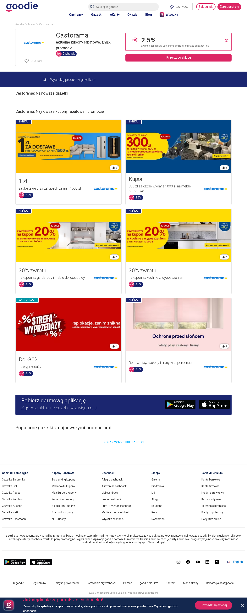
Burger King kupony (63, 479)
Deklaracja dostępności (220, 583)
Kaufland (156, 505)
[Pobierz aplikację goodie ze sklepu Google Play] (15, 564)
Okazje (132, 14)
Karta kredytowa (211, 499)
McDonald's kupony (63, 486)
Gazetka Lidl (9, 486)
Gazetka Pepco (11, 492)
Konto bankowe (210, 479)
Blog (148, 14)
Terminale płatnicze (213, 505)
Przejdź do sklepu (178, 57)
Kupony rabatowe (63, 472)
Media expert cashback (116, 512)
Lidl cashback (110, 492)
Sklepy (155, 472)
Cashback (76, 14)
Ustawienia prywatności (101, 583)
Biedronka (157, 486)
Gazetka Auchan (12, 505)
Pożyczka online (211, 519)
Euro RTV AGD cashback (116, 505)
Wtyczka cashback (113, 519)
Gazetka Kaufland (13, 499)
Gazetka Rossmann (14, 519)
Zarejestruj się (229, 7)
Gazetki (96, 14)
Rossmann (158, 519)
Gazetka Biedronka (13, 479)
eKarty (115, 14)
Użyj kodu (182, 7)
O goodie (18, 583)
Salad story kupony (63, 505)
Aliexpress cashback (114, 486)
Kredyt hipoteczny (212, 512)
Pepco (155, 512)
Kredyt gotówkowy (212, 492)
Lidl (153, 492)
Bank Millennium (212, 472)
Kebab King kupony (63, 499)
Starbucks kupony (63, 512)
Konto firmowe (210, 486)
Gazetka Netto (10, 512)
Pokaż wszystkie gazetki (123, 442)
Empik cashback (111, 499)
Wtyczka (172, 14)
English (238, 562)
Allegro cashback (112, 479)
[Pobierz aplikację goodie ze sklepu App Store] (41, 564)
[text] (183, 42)
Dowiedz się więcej (213, 605)
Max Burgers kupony (64, 492)
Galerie (155, 479)
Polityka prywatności (66, 583)
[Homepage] (22, 7)
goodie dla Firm (149, 583)
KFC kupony (59, 519)
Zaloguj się (206, 7)
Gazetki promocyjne (15, 472)
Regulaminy (39, 583)
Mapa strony (190, 583)
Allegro (155, 499)
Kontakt (170, 583)
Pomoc (127, 583)
